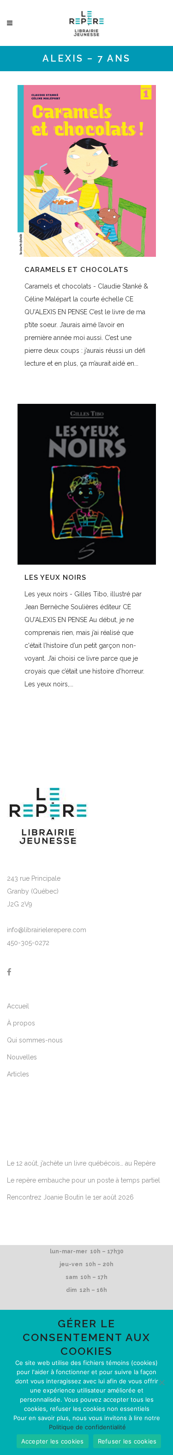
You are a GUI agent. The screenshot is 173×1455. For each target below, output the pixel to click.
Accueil (18, 1006)
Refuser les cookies (127, 1441)
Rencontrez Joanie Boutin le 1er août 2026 (70, 1197)
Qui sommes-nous (35, 1040)
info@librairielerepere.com (46, 930)
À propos (21, 1023)
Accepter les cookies (52, 1441)
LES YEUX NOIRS (55, 577)
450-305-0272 (28, 942)
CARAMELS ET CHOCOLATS (76, 270)
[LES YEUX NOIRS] (87, 484)
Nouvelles (22, 1057)
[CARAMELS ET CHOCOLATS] (87, 171)
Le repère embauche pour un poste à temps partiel (83, 1180)
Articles (18, 1074)
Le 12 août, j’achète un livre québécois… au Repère (81, 1163)
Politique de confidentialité (87, 1427)
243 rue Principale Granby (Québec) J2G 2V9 (33, 891)
